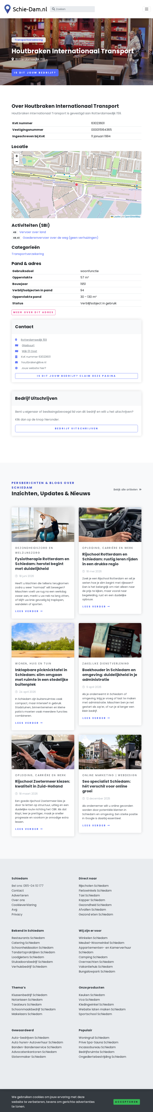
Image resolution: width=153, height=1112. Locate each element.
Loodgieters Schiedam (28, 957)
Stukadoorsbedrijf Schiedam (32, 962)
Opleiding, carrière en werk (107, 548)
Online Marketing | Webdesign (109, 775)
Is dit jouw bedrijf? (35, 72)
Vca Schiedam (89, 999)
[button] (76, 184)
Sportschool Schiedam (95, 1014)
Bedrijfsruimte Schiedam (96, 1052)
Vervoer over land (32, 232)
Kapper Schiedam (92, 900)
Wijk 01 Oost (29, 351)
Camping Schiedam (93, 957)
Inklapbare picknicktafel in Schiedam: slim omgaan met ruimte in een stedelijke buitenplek (41, 677)
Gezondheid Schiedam (95, 905)
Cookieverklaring (24, 905)
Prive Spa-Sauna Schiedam (98, 1042)
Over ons (18, 900)
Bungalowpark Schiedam (97, 971)
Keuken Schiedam (92, 995)
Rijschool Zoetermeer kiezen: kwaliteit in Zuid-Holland (42, 784)
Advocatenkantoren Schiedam (34, 1052)
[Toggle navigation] (147, 9)
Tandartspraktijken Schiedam (33, 952)
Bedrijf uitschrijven (76, 428)
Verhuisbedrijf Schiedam (29, 966)
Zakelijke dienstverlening (105, 663)
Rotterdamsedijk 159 (30, 59)
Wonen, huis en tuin (33, 663)
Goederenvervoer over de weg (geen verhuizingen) (60, 238)
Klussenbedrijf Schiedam (29, 995)
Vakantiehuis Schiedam (96, 966)
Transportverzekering (29, 39)
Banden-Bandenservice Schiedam (37, 1047)
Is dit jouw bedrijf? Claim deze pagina (76, 375)
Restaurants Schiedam (28, 938)
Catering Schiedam (26, 943)
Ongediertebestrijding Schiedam (102, 1057)
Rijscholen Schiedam (94, 886)
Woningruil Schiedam (94, 1038)
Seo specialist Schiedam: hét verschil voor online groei (106, 786)
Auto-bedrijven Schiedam (30, 1038)
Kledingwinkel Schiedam (96, 1004)
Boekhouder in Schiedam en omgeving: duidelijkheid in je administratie (109, 674)
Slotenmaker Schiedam (29, 1057)
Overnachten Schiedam (96, 962)
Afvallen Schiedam (92, 909)
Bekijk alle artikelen (126, 489)
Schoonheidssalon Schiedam (32, 947)
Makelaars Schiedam (27, 1014)
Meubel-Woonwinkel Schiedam (101, 943)
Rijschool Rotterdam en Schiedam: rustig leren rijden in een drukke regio (110, 559)
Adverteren (20, 895)
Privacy (17, 914)
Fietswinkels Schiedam (95, 890)
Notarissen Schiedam (27, 999)
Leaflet (117, 216)
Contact (18, 890)
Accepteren (126, 1101)
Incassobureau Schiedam (97, 1047)
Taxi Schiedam (89, 895)
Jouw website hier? (33, 368)
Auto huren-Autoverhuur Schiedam (37, 1042)
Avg (14, 909)
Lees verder (27, 611)
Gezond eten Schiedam (96, 914)
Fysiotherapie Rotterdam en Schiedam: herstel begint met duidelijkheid (42, 563)
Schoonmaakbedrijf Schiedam (34, 1009)
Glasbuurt (28, 345)
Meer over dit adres (33, 312)
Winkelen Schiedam (93, 938)
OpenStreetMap (132, 216)
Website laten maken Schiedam (102, 1009)
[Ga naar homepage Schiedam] (24, 9)
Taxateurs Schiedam (27, 1004)
